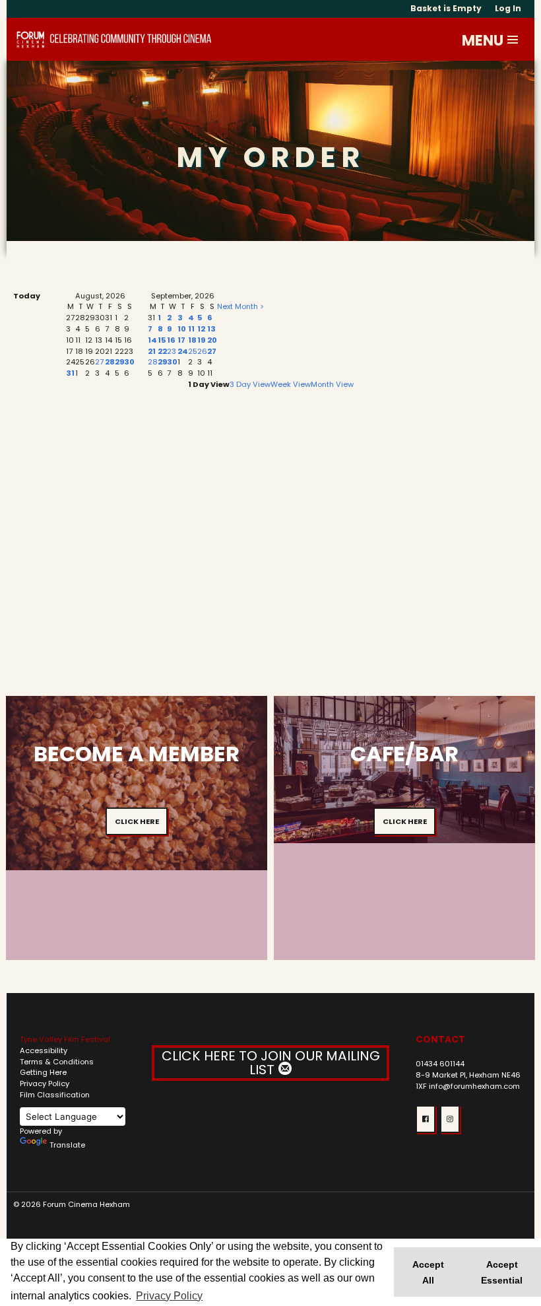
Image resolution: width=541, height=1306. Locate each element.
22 (162, 351)
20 (212, 340)
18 (192, 340)
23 (171, 351)
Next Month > (240, 306)
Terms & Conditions (57, 1061)
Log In (508, 8)
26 (202, 351)
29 (119, 362)
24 (182, 351)
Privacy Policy (44, 1083)
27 (99, 362)
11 (191, 329)
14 (152, 340)
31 (70, 373)
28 (110, 362)
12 (201, 329)
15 (162, 340)
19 (201, 340)
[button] (513, 39)
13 (211, 329)
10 (181, 329)
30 (129, 362)
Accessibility (43, 1050)
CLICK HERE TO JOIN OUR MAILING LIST (271, 1063)
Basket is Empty (446, 8)
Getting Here (43, 1072)
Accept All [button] (428, 1272)
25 (192, 351)
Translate (67, 1145)
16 (171, 340)
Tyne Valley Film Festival (65, 1039)
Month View (332, 384)
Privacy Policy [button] (169, 1295)
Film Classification (55, 1094)
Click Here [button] (137, 821)
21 (152, 351)
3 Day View (250, 384)
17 (181, 340)
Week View (290, 384)
